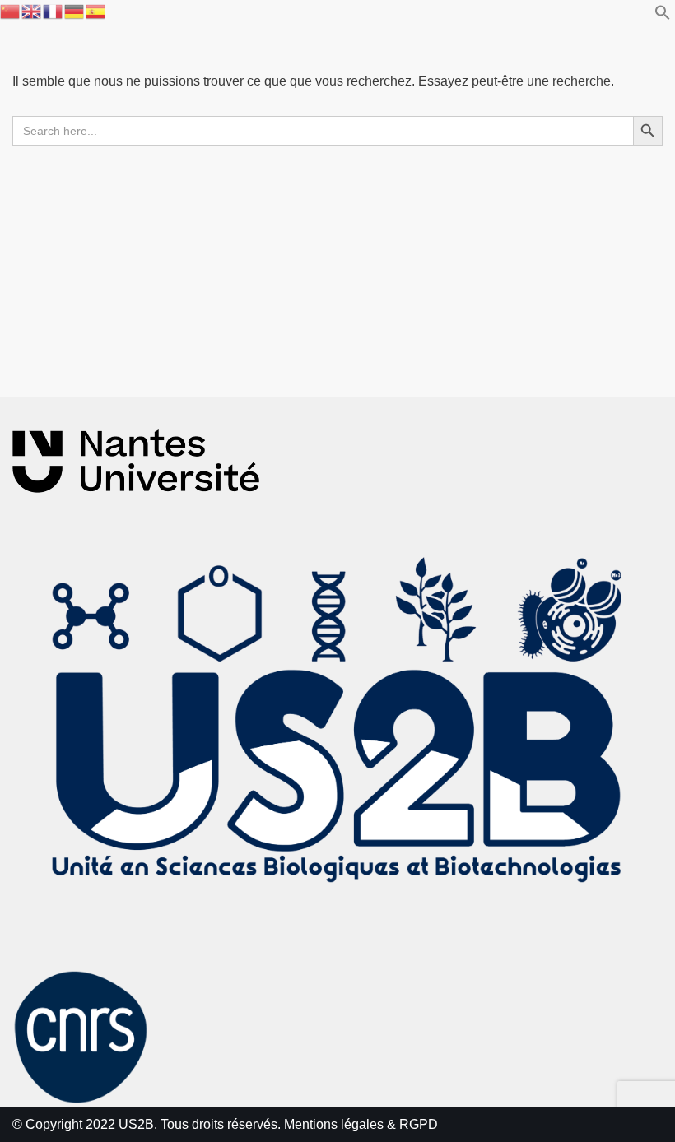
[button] (662, 16)
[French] (53, 10)
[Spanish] (96, 10)
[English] (32, 10)
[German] (75, 10)
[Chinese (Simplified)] (10, 10)
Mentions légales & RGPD (361, 1124)
